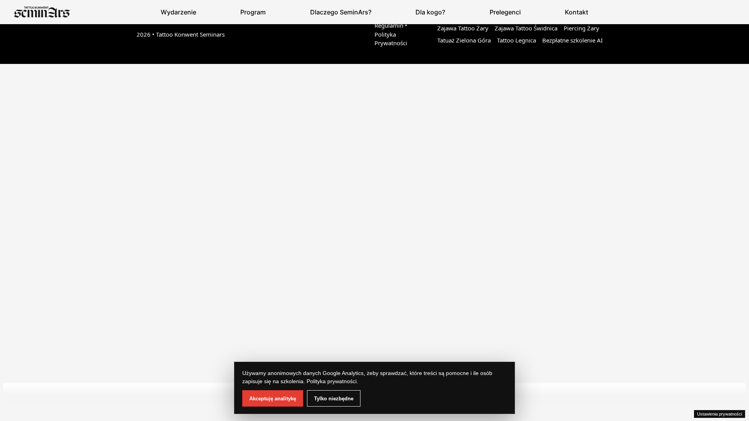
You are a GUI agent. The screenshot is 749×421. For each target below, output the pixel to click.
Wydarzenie (178, 12)
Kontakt (576, 12)
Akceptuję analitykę (272, 399)
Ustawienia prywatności (719, 414)
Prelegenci (505, 12)
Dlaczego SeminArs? (340, 12)
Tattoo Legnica (516, 40)
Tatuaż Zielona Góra (464, 40)
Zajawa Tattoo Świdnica (526, 28)
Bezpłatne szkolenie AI (572, 40)
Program (253, 12)
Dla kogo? (430, 12)
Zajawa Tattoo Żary (462, 28)
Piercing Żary (581, 28)
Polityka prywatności (332, 381)
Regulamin (388, 25)
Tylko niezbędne (333, 399)
